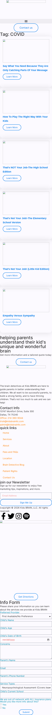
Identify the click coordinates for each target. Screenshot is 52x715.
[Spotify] (26, 516)
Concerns (5, 644)
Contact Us (9, 477)
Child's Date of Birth (10, 636)
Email (3, 668)
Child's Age (6, 628)
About (6, 445)
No (4, 707)
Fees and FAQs (10, 452)
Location (7, 458)
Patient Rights (10, 471)
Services (7, 439)
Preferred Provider (9, 612)
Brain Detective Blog (13, 464)
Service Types (7, 684)
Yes (4, 704)
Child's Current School (12, 691)
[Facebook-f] (3, 516)
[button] (26, 21)
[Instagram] (18, 516)
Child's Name (7, 620)
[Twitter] (11, 516)
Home (6, 432)
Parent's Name (7, 660)
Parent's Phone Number (12, 676)
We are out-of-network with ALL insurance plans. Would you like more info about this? (25, 700)
